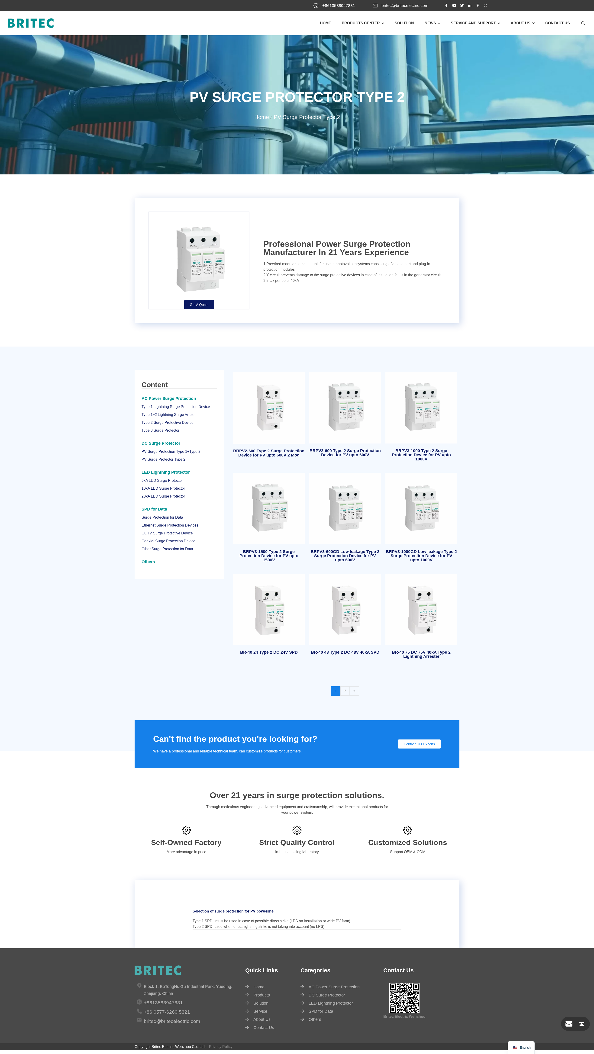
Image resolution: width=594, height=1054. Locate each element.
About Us (262, 1019)
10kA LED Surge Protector (163, 488)
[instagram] (486, 5)
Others (148, 561)
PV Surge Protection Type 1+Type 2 (171, 451)
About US (520, 23)
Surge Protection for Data (162, 517)
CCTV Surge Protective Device (167, 533)
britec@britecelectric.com (404, 5)
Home (325, 23)
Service (260, 1011)
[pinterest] (478, 5)
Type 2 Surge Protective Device (168, 422)
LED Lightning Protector (166, 472)
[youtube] (454, 5)
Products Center (361, 23)
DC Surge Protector (161, 443)
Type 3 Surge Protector (160, 430)
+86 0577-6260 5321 (167, 1012)
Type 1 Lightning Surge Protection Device (176, 407)
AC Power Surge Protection (169, 398)
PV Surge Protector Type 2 (307, 117)
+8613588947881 (338, 5)
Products (261, 995)
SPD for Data (154, 509)
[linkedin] (470, 5)
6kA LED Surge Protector (162, 480)
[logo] (30, 23)
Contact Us (557, 23)
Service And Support (473, 23)
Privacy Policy (220, 1047)
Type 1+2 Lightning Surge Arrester (170, 415)
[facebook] (446, 5)
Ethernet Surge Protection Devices (170, 525)
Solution (404, 23)
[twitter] (462, 5)
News (430, 23)
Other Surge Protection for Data (167, 549)
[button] (269, 454)
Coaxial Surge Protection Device (168, 541)
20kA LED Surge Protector (163, 496)
